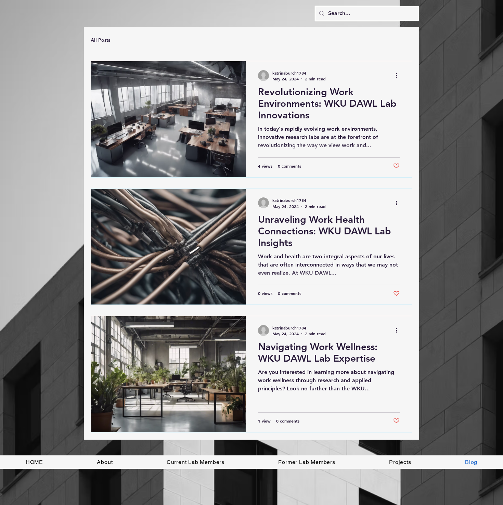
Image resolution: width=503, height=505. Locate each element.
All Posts (100, 40)
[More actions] (399, 76)
